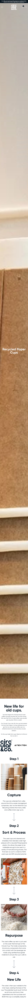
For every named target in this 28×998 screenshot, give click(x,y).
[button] (2, 7)
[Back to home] (14, 7)
